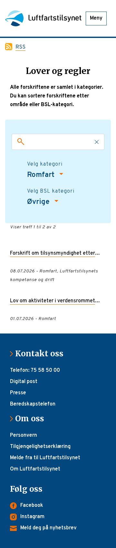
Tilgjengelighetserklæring (40, 446)
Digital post (23, 382)
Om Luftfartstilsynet (35, 469)
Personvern (23, 435)
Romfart (41, 175)
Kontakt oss (41, 354)
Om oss (32, 419)
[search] (19, 142)
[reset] (96, 142)
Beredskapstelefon (32, 404)
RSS (20, 47)
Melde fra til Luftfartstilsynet (45, 458)
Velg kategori (45, 164)
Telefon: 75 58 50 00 (35, 370)
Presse (18, 393)
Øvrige (39, 202)
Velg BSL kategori (50, 191)
